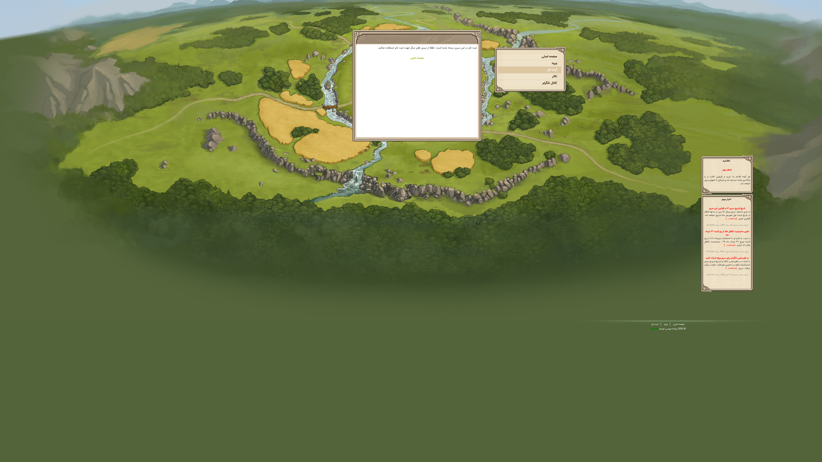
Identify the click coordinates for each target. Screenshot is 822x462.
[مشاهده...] (731, 219)
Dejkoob (654, 329)
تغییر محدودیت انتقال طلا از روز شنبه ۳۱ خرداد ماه (727, 233)
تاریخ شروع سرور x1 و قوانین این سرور (727, 208)
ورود (554, 63)
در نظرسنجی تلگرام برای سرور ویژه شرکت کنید (727, 258)
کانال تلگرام (549, 83)
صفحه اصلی (549, 56)
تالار (554, 76)
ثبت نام (552, 69)
